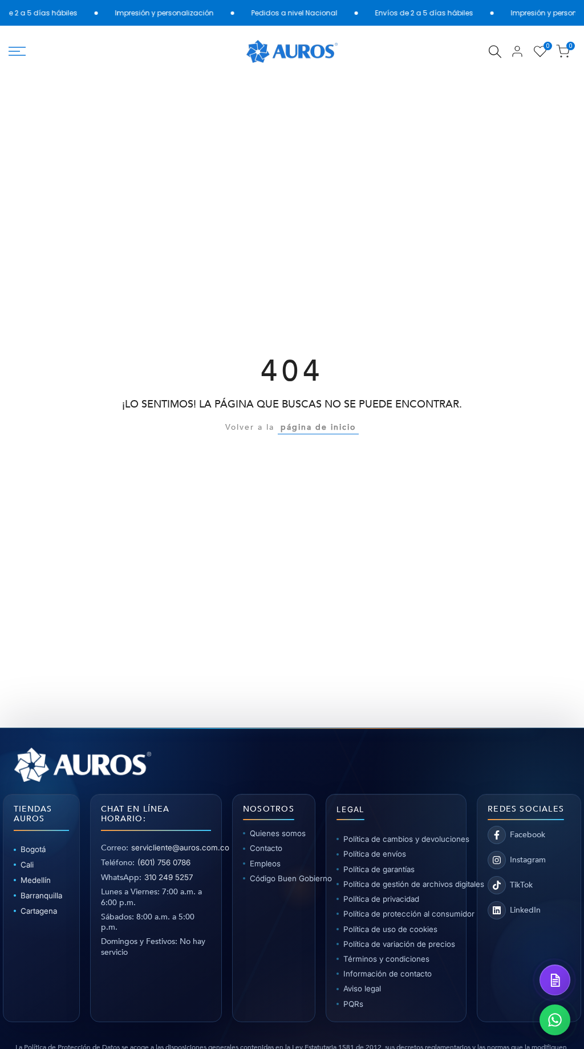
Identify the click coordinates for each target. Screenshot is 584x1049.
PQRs (353, 1003)
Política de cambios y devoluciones (399, 839)
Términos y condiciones (386, 958)
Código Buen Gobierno (277, 878)
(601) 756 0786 (163, 862)
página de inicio (318, 427)
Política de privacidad (381, 898)
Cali (27, 864)
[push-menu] (17, 51)
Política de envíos (374, 853)
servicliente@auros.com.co (180, 847)
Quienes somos (277, 833)
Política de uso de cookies (390, 929)
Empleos (265, 863)
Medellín (36, 880)
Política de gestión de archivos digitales (399, 884)
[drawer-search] (495, 51)
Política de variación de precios (399, 944)
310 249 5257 (168, 877)
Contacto (266, 848)
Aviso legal (362, 988)
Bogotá (33, 849)
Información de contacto (387, 973)
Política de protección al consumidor (399, 913)
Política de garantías (379, 869)
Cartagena (39, 910)
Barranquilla (41, 895)
